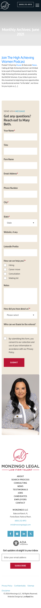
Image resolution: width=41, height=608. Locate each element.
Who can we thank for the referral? (20, 324)
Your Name (9, 130)
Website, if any (11, 232)
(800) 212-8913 (20, 521)
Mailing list (13, 278)
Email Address (11, 173)
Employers (20, 499)
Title (6, 145)
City (6, 202)
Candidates (20, 496)
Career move (14, 269)
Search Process (20, 479)
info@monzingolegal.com (20, 525)
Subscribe (20, 565)
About (20, 476)
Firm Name (9, 159)
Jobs (20, 493)
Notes (6, 285)
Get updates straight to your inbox (20, 550)
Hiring (11, 265)
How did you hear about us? (17, 308)
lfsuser (19, 65)
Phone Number (11, 188)
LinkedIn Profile (11, 246)
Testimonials (20, 489)
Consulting (20, 483)
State (7, 216)
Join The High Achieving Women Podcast (18, 59)
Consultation (14, 274)
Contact (20, 503)
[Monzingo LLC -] (5, 5)
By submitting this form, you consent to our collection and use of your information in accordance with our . (21, 345)
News (34, 65)
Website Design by (15, 596)
